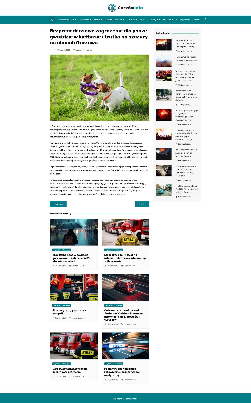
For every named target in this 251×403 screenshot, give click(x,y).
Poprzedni (59, 204)
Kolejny (141, 204)
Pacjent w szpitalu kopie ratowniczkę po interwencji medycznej (122, 372)
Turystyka (153, 19)
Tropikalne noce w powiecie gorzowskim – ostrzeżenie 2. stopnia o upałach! (71, 258)
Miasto (97, 19)
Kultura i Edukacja (113, 19)
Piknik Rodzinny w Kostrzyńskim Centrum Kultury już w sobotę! (185, 43)
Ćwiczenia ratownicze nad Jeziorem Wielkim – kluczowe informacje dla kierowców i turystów (123, 315)
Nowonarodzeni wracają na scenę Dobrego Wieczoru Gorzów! (186, 153)
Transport (84, 19)
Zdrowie (131, 19)
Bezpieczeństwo (66, 19)
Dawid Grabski (61, 266)
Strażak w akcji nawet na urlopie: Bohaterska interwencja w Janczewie (125, 258)
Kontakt (196, 19)
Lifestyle (167, 19)
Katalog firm (182, 19)
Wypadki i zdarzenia (84, 50)
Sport (143, 19)
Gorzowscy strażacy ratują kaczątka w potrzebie (70, 370)
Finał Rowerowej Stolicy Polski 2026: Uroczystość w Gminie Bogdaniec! (186, 189)
